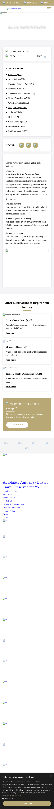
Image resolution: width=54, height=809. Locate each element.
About (5, 517)
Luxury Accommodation (13, 504)
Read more (11, 333)
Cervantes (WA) (15, 74)
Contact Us (7, 514)
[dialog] (27, 791)
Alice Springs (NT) (16, 79)
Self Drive (7, 494)
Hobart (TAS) (14, 117)
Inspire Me (17, 425)
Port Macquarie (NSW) (18, 131)
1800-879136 (32, 3)
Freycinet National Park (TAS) (21, 84)
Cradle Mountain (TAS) (18, 103)
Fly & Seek (7, 501)
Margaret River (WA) (17, 88)
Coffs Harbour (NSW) (17, 121)
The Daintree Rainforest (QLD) (21, 93)
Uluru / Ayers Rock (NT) (19, 98)
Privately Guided (10, 491)
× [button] (51, 776)
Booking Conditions (11, 507)
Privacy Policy (9, 511)
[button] (27, 798)
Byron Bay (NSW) (16, 126)
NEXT (39, 56)
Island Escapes (9, 497)
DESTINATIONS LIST (20, 51)
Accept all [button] (27, 803)
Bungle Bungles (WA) (17, 107)
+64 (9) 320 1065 (13, 3)
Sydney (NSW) (15, 112)
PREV (12, 56)
